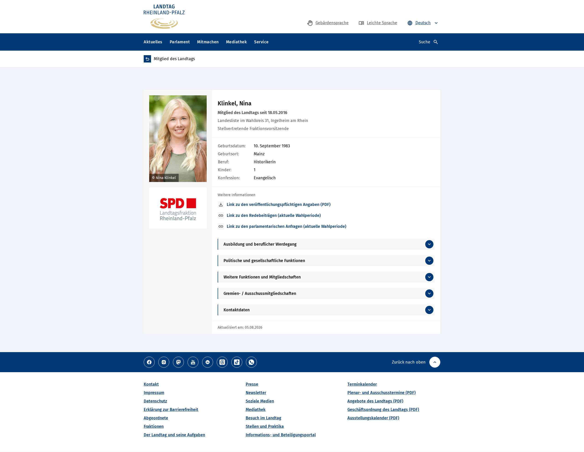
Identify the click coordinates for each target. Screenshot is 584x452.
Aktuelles (153, 41)
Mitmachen (208, 41)
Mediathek (236, 41)
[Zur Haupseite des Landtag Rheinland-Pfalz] (164, 17)
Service (261, 41)
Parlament (180, 41)
